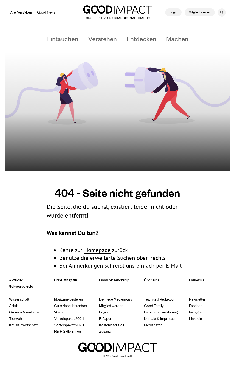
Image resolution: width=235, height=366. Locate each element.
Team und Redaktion (159, 298)
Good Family (154, 305)
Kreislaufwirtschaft (23, 324)
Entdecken (141, 38)
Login (173, 11)
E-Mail (174, 265)
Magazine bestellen (68, 298)
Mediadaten (153, 324)
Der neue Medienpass (115, 298)
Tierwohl (15, 318)
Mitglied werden (199, 11)
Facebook (196, 305)
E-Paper (105, 318)
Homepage (97, 250)
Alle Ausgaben (21, 12)
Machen (177, 38)
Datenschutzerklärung (161, 311)
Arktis (13, 305)
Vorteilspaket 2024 (69, 318)
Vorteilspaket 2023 (69, 324)
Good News (46, 12)
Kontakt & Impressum (160, 318)
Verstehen (102, 38)
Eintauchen (62, 38)
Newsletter (197, 298)
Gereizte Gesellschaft (25, 311)
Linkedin (195, 318)
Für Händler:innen (67, 331)
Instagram (196, 311)
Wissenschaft (19, 298)
